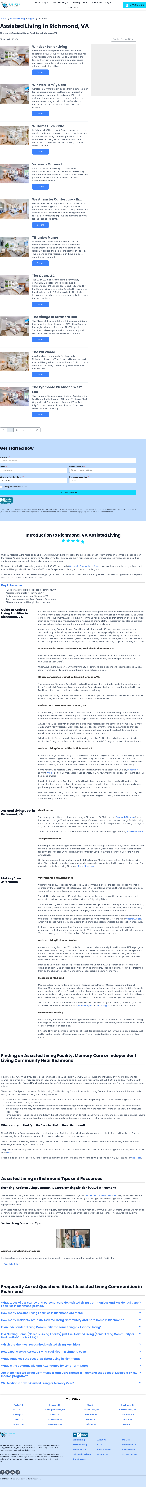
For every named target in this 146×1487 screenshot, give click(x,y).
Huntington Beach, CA (55, 1409)
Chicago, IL (18, 1414)
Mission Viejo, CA (91, 1409)
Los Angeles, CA (54, 1424)
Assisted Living (59, 2)
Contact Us (102, 1454)
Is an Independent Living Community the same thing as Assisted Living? (51, 1327)
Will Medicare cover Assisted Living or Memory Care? (37, 1383)
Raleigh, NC (91, 1424)
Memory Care (79, 2)
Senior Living (40, 2)
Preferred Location (79, 477)
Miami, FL (91, 1405)
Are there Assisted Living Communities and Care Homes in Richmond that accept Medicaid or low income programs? (69, 1374)
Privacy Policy (128, 1449)
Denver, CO (18, 1424)
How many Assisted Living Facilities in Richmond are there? (42, 1313)
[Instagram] (17, 1472)
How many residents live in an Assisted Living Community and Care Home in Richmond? (62, 1320)
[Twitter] (7, 1472)
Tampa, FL (128, 1424)
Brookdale (132, 769)
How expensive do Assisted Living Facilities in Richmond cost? (44, 1352)
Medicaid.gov (102, 1005)
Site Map (126, 1440)
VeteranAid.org (133, 918)
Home (4, 18)
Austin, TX (18, 1405)
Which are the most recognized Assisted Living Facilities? (40, 1344)
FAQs (99, 1444)
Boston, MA (18, 1409)
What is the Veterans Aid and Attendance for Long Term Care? (44, 1366)
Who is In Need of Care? (12, 477)
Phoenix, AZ (91, 1419)
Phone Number (77, 467)
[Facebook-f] (2, 1472)
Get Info (40, 72)
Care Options (79, 1459)
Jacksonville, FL (55, 1419)
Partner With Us (129, 1444)
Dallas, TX (18, 1419)
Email (3, 467)
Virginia (31, 18)
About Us (72, 7)
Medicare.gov (85, 1005)
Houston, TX (54, 1405)
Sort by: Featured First (123, 39)
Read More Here (134, 831)
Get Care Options (68, 492)
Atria (49, 772)
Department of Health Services (100, 1195)
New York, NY (91, 1414)
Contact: (5, 457)
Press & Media (104, 1449)
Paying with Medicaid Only (15, 487)
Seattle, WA (127, 1419)
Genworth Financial (125, 817)
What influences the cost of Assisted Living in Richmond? (40, 1359)
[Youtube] (12, 1472)
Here (9, 1152)
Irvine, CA (54, 1414)
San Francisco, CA (127, 1409)
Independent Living (100, 2)
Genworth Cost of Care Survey (84, 566)
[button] (73, 1304)
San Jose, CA (128, 1414)
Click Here (136, 1157)
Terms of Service (130, 1454)
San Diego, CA (127, 1405)
